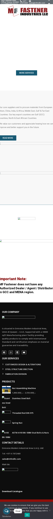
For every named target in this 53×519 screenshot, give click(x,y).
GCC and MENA (13, 292)
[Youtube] (49, 8)
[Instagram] (11, 352)
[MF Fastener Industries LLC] (27, 11)
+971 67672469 (24, 2)
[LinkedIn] (49, 4)
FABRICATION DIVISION (16, 374)
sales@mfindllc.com (37, 3)
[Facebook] (4, 352)
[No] (49, 510)
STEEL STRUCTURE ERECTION (19, 369)
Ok (27, 515)
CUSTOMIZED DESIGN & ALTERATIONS (23, 364)
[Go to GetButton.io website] (6, 516)
